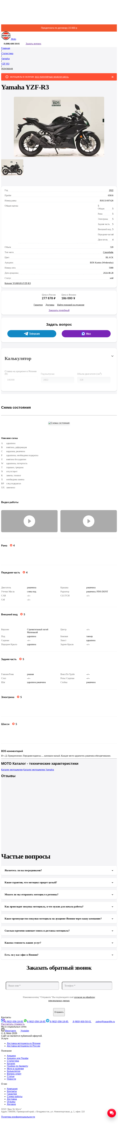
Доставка (49, 305)
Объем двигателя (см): (89, 373)
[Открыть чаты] (111, 1113)
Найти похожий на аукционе (70, 305)
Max (88, 333)
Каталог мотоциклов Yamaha (38, 769)
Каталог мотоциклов (12, 769)
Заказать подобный (59, 310)
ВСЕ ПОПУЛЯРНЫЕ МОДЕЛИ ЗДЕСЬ (52, 77)
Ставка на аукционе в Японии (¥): (21, 372)
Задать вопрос (33, 43)
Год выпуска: (48, 374)
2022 (111, 190)
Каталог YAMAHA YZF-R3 (18, 283)
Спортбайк (108, 252)
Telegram (34, 333)
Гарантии (38, 305)
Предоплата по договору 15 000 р (59, 28)
